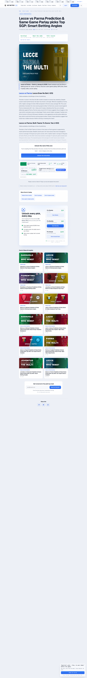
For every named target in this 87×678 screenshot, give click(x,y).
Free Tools (44, 5)
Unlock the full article (43, 155)
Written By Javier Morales (26, 29)
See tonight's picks (61, 169)
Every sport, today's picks (28, 199)
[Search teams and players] (60, 5)
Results (39, 5)
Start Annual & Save (55, 236)
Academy (54, 5)
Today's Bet (23, 5)
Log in (65, 5)
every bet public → (23, 176)
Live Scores (34, 5)
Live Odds (29, 5)
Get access (74, 5)
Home (20, 11)
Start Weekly (55, 215)
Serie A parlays (38, 195)
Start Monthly (55, 225)
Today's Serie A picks (27, 195)
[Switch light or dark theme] (81, 5)
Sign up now (44, 181)
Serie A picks (25, 11)
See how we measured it (61, 186)
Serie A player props (49, 195)
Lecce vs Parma (25, 93)
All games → (80, 1)
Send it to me (73, 672)
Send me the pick (55, 387)
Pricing (49, 5)
